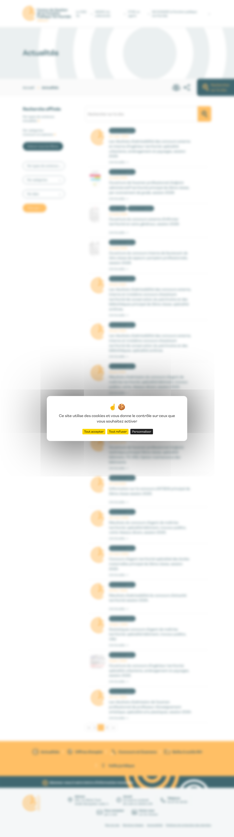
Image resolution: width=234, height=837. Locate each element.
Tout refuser (118, 431)
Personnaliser (141, 431)
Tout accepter (94, 431)
